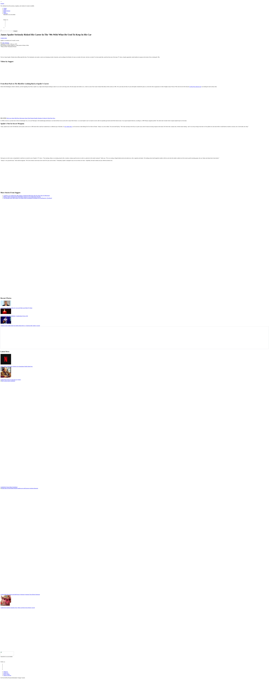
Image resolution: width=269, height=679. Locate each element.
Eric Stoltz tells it (68, 126)
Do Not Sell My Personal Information (9, 677)
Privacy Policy (6, 674)
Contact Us (5, 672)
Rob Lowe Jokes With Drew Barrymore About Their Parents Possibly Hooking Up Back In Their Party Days (31, 118)
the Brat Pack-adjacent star (195, 86)
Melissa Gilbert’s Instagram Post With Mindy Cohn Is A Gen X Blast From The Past (22, 196)
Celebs (5, 38)
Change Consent (21, 677)
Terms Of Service (7, 675)
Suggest (2, 3)
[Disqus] (134, 217)
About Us (5, 671)
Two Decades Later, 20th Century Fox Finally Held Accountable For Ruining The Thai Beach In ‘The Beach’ (27, 198)
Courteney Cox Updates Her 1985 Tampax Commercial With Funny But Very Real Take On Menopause (26, 195)
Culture (2, 38)
